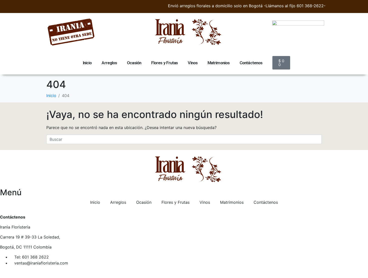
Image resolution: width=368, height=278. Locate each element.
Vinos (193, 62)
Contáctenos (251, 62)
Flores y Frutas (164, 62)
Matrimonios (219, 62)
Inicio (87, 62)
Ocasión (134, 62)
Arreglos (109, 62)
